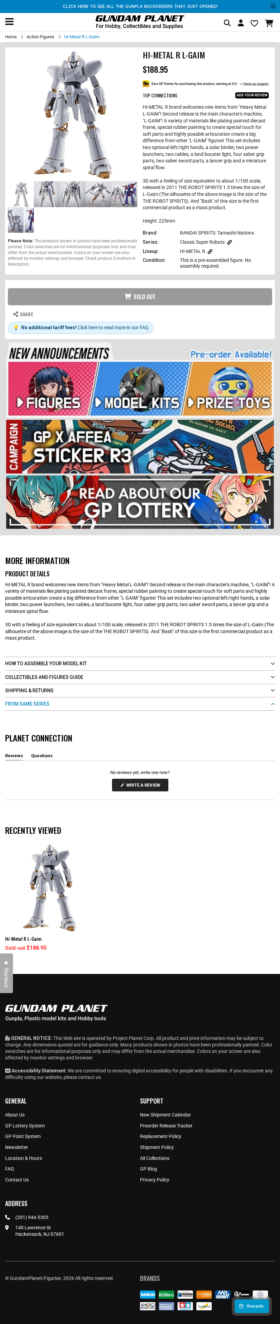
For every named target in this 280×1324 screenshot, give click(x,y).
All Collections (154, 1158)
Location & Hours (23, 1158)
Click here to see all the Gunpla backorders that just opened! (140, 6)
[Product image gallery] (72, 115)
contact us (89, 1077)
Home (11, 36)
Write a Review (144, 786)
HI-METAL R (192, 251)
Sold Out (145, 297)
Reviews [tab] (14, 757)
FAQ (9, 1169)
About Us (15, 1115)
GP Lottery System (25, 1125)
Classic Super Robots (202, 242)
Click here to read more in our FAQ (113, 327)
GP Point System (23, 1136)
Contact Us (17, 1179)
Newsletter (16, 1147)
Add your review (252, 95)
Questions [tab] (42, 757)
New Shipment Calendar (165, 1115)
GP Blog (148, 1169)
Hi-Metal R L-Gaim (23, 939)
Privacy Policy (154, 1179)
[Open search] (227, 23)
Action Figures (40, 36)
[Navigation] (9, 21)
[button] (270, 23)
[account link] (241, 23)
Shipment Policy (157, 1147)
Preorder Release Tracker (166, 1125)
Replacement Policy (160, 1136)
